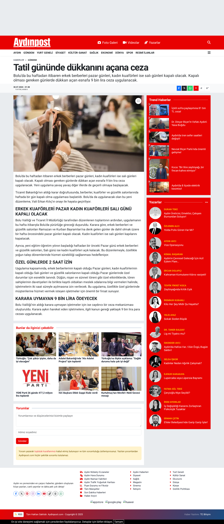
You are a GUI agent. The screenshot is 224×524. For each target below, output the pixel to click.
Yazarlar (154, 42)
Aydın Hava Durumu (94, 475)
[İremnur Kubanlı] (155, 301)
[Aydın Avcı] (155, 242)
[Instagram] (32, 493)
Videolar (133, 42)
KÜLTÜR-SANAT (77, 52)
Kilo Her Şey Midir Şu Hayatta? (181, 304)
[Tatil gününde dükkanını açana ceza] (78, 133)
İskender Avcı (172, 343)
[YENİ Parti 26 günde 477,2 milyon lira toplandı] (36, 378)
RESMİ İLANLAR (145, 52)
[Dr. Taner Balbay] (155, 331)
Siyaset (136, 475)
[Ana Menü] (209, 52)
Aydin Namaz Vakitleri (95, 479)
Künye (176, 485)
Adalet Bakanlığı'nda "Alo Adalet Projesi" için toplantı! (76, 360)
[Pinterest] (27, 493)
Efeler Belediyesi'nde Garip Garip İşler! (186, 422)
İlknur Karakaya (174, 374)
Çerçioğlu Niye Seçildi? (177, 392)
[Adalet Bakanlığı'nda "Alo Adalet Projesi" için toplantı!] (79, 344)
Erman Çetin (171, 418)
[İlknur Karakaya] (155, 375)
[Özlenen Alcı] (155, 227)
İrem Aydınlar (172, 402)
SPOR (129, 52)
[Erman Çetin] (155, 420)
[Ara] (209, 42)
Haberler (18, 60)
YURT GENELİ (45, 52)
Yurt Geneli (178, 472)
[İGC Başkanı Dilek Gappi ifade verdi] (79, 378)
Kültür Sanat (179, 475)
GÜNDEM (28, 52)
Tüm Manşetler (92, 489)
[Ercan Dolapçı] (155, 272)
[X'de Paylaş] (184, 88)
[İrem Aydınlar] (155, 405)
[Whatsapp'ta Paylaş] (190, 88)
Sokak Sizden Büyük (175, 318)
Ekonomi (177, 479)
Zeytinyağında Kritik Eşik (178, 289)
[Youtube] (44, 493)
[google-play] (114, 501)
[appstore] (97, 501)
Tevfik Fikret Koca (175, 285)
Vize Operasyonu (173, 245)
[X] (21, 493)
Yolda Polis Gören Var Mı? (179, 229)
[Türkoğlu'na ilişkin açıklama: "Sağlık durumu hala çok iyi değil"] (121, 344)
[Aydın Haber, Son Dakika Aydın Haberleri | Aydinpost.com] (32, 42)
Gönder (22, 441)
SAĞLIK (94, 52)
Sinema (137, 485)
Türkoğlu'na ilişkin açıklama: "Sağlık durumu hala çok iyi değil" (121, 360)
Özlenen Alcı (171, 226)
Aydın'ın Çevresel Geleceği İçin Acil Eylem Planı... (183, 260)
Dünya (176, 482)
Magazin (137, 482)
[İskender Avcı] (155, 346)
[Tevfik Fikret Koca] (155, 287)
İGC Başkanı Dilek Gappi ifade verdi (78, 392)
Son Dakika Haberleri (95, 492)
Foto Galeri (110, 42)
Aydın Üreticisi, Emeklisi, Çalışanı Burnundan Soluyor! (182, 215)
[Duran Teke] (155, 212)
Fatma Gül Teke (173, 389)
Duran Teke (171, 209)
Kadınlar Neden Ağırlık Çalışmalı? (183, 363)
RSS (20, 514)
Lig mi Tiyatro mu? (174, 333)
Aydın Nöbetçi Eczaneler (96, 472)
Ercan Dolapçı (172, 270)
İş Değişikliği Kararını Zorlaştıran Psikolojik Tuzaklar (182, 407)
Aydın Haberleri (141, 472)
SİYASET (60, 52)
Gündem (32, 60)
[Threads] (55, 493)
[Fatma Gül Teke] (155, 390)
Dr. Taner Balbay (174, 329)
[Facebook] (15, 493)
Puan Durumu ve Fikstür (96, 485)
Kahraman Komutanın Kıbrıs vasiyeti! (185, 274)
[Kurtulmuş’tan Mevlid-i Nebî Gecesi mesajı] (121, 378)
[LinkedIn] (38, 493)
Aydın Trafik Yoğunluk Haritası (99, 482)
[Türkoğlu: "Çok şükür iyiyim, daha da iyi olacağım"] (36, 344)
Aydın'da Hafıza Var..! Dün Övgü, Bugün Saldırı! (186, 348)
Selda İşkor (171, 359)
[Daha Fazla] (196, 88)
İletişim (137, 489)
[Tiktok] (49, 493)
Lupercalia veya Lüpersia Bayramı (183, 377)
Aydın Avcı (170, 241)
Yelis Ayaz (170, 315)
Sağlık (136, 479)
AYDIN (17, 52)
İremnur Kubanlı (174, 300)
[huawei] (128, 501)
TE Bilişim (205, 514)
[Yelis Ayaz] (155, 316)
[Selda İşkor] (155, 361)
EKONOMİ (107, 52)
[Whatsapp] (61, 493)
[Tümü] (206, 202)
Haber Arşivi (90, 495)
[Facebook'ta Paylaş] (179, 88)
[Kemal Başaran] (155, 257)
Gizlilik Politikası (181, 489)
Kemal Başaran (173, 254)
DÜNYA (119, 52)
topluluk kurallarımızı (45, 451)
